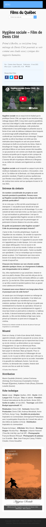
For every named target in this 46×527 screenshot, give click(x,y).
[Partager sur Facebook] (7, 77)
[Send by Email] (21, 77)
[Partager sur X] (11, 77)
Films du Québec (23, 12)
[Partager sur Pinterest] (16, 77)
